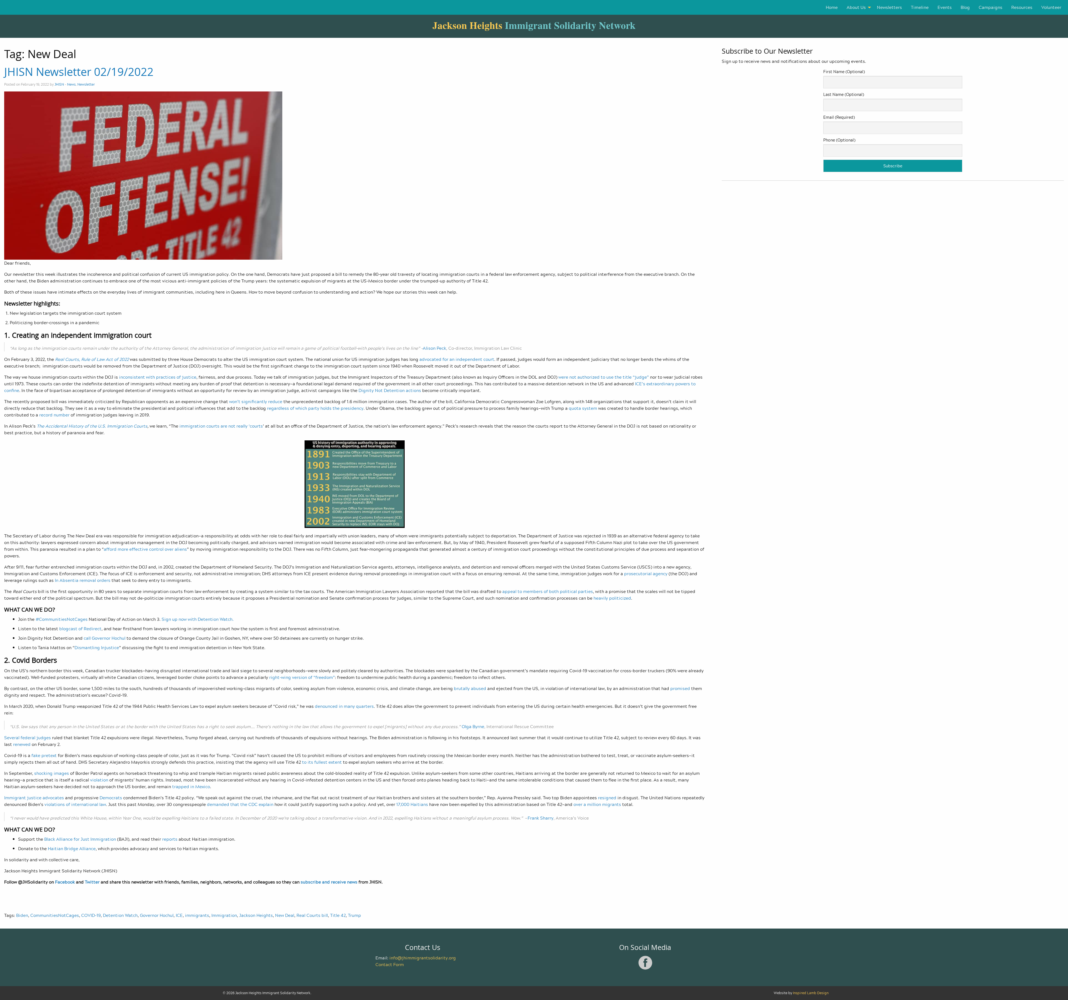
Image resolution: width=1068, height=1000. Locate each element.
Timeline (920, 7)
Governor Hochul (157, 915)
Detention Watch (120, 915)
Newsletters (889, 7)
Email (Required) (839, 117)
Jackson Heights (256, 915)
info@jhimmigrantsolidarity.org (422, 957)
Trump (354, 915)
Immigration (224, 915)
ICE (179, 915)
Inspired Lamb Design (811, 993)
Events (945, 7)
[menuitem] (831, 7)
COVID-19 (91, 915)
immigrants (197, 915)
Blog (965, 7)
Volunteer (1051, 7)
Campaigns (990, 7)
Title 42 (338, 915)
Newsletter (86, 84)
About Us (856, 7)
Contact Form (389, 964)
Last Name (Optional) (843, 94)
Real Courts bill (312, 915)
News (71, 84)
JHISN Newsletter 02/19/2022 (79, 71)
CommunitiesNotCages (54, 915)
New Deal (284, 915)
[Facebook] (645, 968)
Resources (1021, 7)
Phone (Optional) (839, 140)
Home (832, 7)
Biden (22, 915)
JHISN (59, 84)
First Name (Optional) (844, 71)
